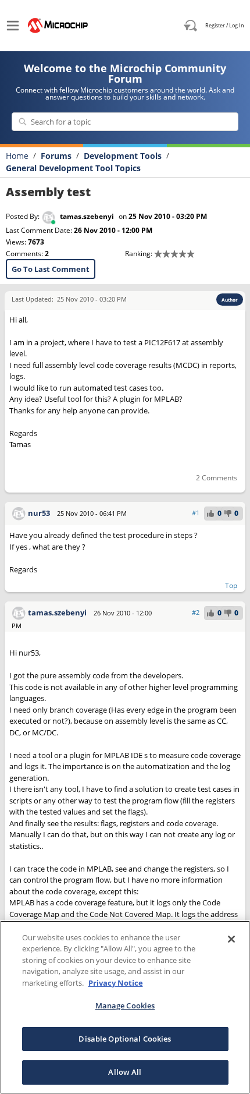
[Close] (231, 939)
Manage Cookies (125, 1005)
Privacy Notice (115, 983)
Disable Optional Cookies (124, 1038)
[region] (125, 1007)
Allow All (124, 1072)
